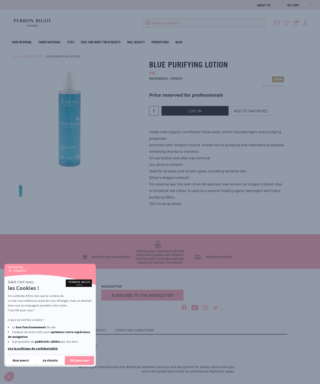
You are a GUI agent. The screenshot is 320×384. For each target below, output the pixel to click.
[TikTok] (215, 307)
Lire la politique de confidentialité (33, 349)
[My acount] (305, 22)
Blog (178, 42)
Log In (195, 111)
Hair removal (22, 42)
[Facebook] (184, 307)
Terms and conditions (134, 330)
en (305, 4)
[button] (9, 376)
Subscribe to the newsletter (142, 295)
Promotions (160, 42)
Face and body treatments (101, 42)
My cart (293, 5)
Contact (99, 330)
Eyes (70, 42)
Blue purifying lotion (63, 56)
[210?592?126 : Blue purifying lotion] (20, 188)
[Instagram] (205, 307)
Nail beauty (136, 42)
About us (263, 5)
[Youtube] (194, 307)
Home (16, 56)
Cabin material (49, 42)
